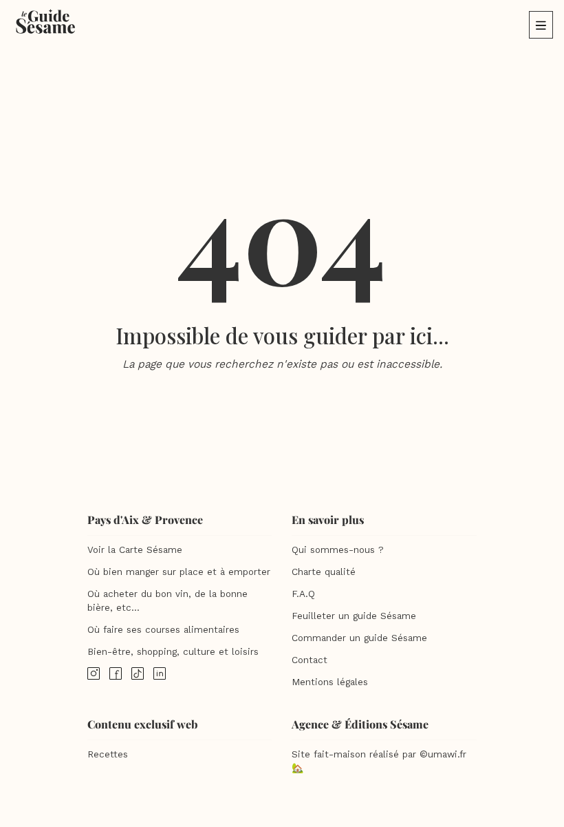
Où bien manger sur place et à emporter (178, 572)
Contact (309, 660)
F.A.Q (303, 594)
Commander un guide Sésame (359, 638)
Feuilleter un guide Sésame (354, 616)
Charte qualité (324, 572)
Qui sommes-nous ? (338, 550)
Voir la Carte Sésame (134, 550)
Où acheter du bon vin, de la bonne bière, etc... (167, 601)
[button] (541, 25)
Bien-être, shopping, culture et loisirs (173, 652)
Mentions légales (330, 682)
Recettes (107, 754)
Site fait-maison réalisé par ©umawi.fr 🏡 (379, 761)
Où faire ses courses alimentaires (163, 630)
